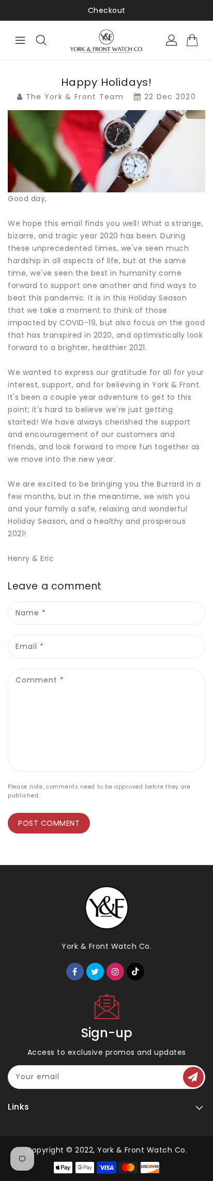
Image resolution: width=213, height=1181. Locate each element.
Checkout (107, 10)
